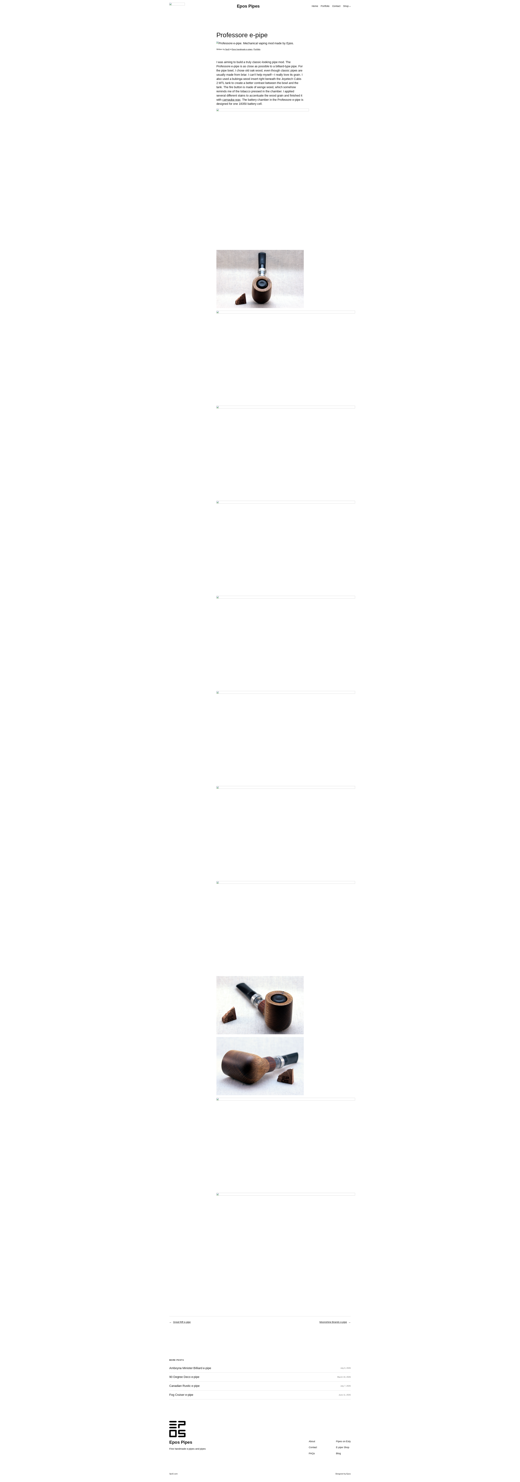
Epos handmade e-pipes (242, 49)
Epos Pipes (248, 6)
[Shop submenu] (350, 6)
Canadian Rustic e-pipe (184, 1386)
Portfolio (256, 49)
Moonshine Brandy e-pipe (333, 1322)
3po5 (227, 49)
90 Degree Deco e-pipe (184, 1377)
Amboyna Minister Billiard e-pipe (190, 1368)
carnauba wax (231, 99)
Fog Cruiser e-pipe (181, 1394)
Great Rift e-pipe (182, 1322)
